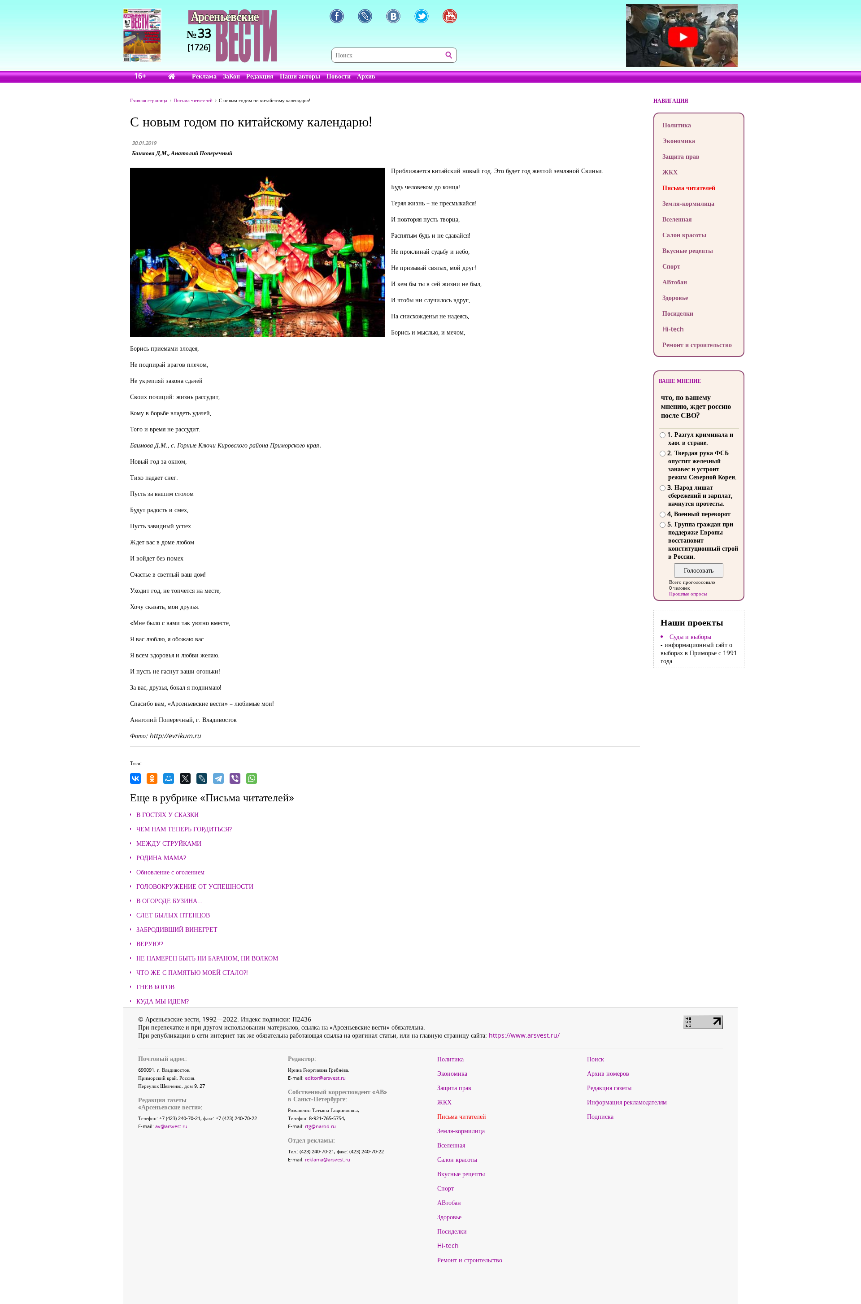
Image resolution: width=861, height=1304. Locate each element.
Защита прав (681, 156)
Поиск (595, 1059)
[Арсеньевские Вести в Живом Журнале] (365, 16)
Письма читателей (688, 187)
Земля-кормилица (688, 203)
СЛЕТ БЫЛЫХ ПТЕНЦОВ (173, 915)
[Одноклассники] (152, 778)
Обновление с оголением (170, 872)
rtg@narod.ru (320, 1126)
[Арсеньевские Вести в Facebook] (337, 16)
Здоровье (675, 297)
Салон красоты (684, 234)
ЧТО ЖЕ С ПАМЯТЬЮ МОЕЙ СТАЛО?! (192, 973)
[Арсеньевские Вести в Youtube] (450, 16)
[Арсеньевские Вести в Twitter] (421, 16)
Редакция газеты (609, 1088)
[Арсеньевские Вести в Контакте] (393, 16)
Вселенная (677, 219)
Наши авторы (300, 76)
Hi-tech (673, 329)
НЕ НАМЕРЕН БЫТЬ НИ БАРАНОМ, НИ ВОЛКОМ (207, 958)
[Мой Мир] (168, 778)
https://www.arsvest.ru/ (524, 1035)
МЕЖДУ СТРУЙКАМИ (168, 843)
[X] (185, 778)
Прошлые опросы (688, 593)
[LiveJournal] (201, 778)
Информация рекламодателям (627, 1102)
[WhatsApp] (251, 778)
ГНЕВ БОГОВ (155, 987)
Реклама (204, 76)
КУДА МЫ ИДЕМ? (162, 1001)
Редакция (260, 76)
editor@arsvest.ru (325, 1077)
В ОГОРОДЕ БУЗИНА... (169, 901)
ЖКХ (670, 172)
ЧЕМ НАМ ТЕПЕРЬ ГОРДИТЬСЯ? (184, 829)
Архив (366, 76)
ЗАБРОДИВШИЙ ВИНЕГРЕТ (176, 930)
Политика (676, 125)
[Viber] (235, 778)
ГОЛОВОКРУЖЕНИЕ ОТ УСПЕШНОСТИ (194, 886)
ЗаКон (231, 76)
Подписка (600, 1117)
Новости (338, 76)
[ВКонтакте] (135, 778)
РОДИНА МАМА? (161, 858)
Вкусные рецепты (687, 250)
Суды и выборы (690, 637)
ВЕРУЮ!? (149, 944)
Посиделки (677, 313)
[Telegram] (218, 778)
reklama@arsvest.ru (327, 1159)
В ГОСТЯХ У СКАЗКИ (167, 815)
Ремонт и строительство (697, 344)
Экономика (678, 140)
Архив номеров (608, 1073)
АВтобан (674, 282)
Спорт (671, 266)
